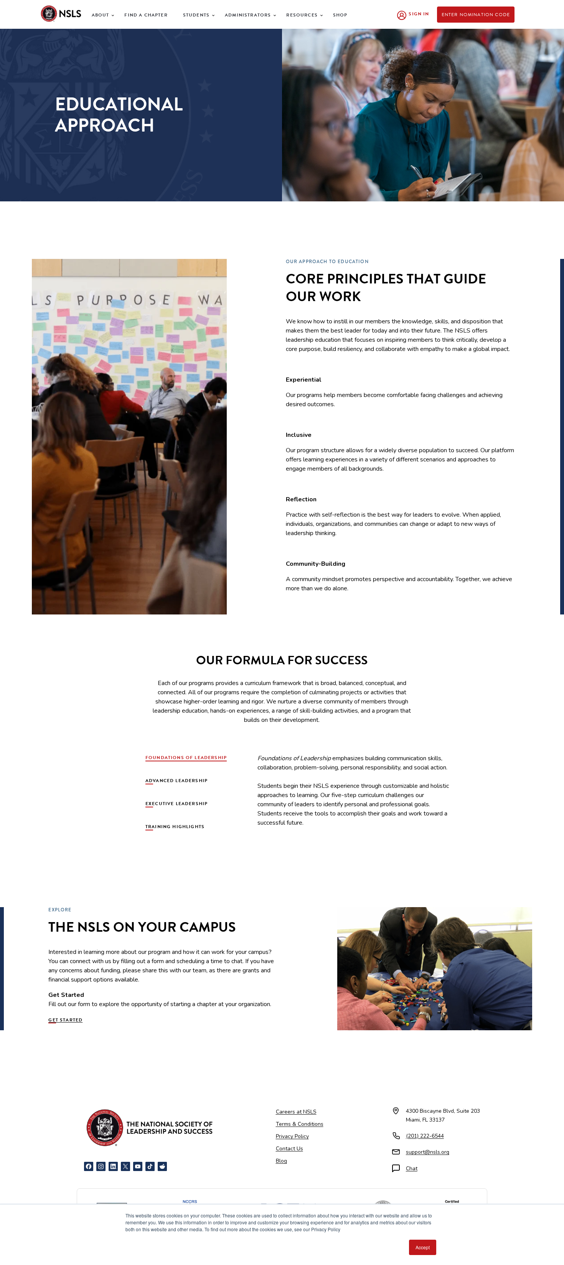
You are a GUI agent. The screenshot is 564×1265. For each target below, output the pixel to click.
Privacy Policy (292, 1136)
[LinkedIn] (113, 1166)
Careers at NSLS (296, 1111)
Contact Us (289, 1148)
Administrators (248, 15)
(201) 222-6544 (425, 1136)
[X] (125, 1166)
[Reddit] (162, 1166)
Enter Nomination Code (476, 14)
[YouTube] (137, 1166)
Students (196, 15)
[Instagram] (101, 1166)
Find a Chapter (145, 15)
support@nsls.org (427, 1152)
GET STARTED (65, 1019)
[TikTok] (150, 1166)
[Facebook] (88, 1166)
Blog (281, 1161)
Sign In (419, 13)
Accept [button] (423, 1247)
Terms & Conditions (299, 1124)
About (100, 15)
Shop (340, 15)
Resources (302, 15)
